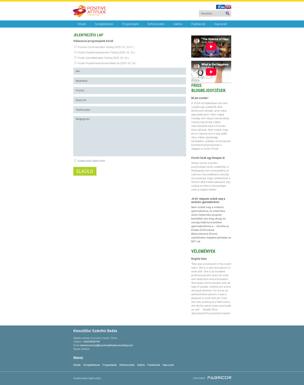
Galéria (178, 24)
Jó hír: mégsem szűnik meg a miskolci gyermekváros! (208, 200)
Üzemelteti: (199, 378)
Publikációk (198, 24)
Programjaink (130, 24)
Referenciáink (156, 24)
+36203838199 (91, 341)
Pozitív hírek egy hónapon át (208, 157)
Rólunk (82, 24)
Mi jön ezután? (199, 98)
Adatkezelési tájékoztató (91, 160)
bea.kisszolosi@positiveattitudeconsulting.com (106, 345)
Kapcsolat (220, 24)
